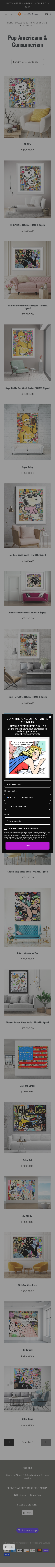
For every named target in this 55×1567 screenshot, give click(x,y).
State (6, 814)
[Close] (50, 717)
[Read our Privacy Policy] (49, 832)
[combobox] (10, 797)
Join (27, 845)
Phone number (10, 791)
